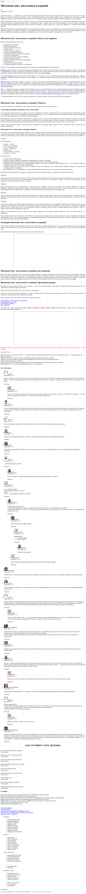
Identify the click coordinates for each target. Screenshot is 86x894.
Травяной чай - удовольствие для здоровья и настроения (17, 812)
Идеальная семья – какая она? (9, 814)
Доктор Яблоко (46, 73)
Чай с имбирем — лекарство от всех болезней (14, 300)
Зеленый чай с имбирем (7, 303)
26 (1, 10)
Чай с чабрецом (5, 305)
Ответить (6, 384)
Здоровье (3, 11)
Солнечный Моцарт (6, 808)
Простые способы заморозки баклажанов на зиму (15, 811)
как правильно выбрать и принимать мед (50, 93)
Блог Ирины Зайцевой (24, 891)
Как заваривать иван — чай (9, 302)
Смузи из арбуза (5, 809)
